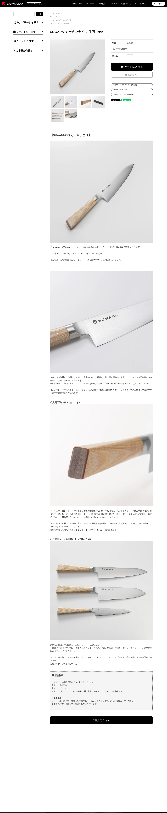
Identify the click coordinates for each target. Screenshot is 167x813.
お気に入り (133, 74)
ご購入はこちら (101, 720)
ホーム (52, 13)
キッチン (59, 13)
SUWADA (67, 23)
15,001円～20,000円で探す (64, 20)
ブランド (59, 23)
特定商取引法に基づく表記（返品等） (125, 85)
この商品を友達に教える (121, 90)
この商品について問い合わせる (123, 94)
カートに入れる (133, 66)
